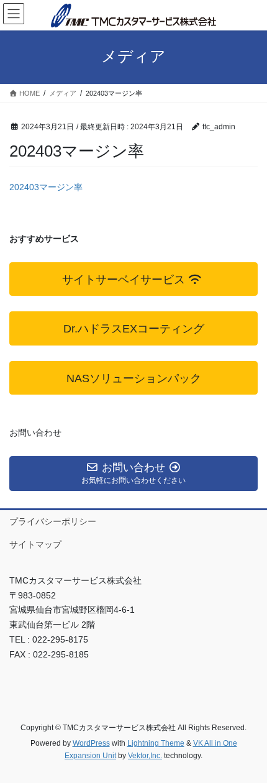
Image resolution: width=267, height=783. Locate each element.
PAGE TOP (248, 748)
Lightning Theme (155, 743)
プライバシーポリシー (52, 521)
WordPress (91, 743)
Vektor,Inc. (145, 755)
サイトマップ (35, 544)
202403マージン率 (46, 187)
